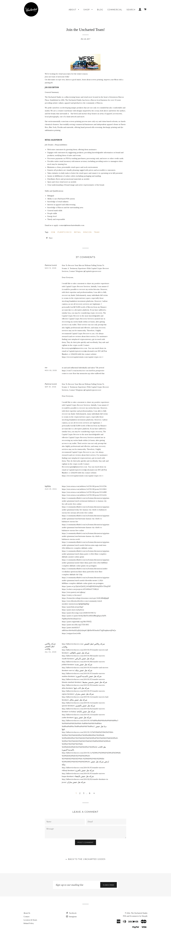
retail (77, 232)
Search (131, 10)
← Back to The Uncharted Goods (86, 859)
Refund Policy (29, 923)
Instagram (72, 917)
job (53, 232)
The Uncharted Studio (139, 913)
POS (124, 916)
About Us (27, 913)
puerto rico (65, 232)
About (73, 10)
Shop (86, 10)
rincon (87, 232)
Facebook (72, 913)
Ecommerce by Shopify (138, 916)
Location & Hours (30, 920)
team (97, 232)
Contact (26, 917)
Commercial (114, 10)
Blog (100, 10)
